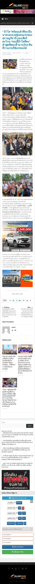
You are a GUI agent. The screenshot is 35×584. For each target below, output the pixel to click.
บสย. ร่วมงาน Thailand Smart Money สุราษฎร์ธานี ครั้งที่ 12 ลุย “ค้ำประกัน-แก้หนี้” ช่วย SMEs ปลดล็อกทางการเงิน (17, 465)
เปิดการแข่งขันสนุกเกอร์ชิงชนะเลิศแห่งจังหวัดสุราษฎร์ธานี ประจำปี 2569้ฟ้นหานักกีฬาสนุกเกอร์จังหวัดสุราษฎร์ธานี (16, 450)
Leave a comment (6, 54)
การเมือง (26, 53)
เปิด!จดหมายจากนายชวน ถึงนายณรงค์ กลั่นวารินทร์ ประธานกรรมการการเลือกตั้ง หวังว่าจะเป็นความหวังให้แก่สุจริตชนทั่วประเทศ (17, 434)
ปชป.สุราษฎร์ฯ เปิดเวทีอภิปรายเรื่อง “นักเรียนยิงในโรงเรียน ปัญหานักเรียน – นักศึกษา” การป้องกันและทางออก (9, 362)
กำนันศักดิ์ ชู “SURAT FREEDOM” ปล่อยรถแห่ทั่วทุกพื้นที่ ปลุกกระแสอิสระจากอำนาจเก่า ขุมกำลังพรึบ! (9, 312)
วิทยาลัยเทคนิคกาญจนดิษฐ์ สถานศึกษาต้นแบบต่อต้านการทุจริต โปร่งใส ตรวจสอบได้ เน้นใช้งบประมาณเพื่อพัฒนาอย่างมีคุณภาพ (17, 442)
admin (14, 327)
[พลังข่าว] (17, 6)
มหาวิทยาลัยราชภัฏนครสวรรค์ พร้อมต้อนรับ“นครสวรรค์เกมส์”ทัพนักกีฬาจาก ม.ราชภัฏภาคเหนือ (27, 312)
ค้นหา (3, 422)
